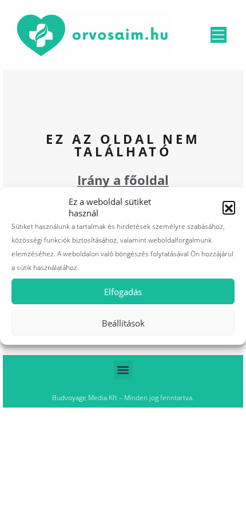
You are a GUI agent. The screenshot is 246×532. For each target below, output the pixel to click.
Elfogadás (123, 291)
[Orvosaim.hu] (92, 33)
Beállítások (123, 323)
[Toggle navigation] (218, 35)
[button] (229, 207)
